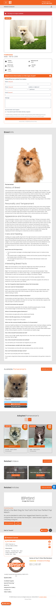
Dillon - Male (9, 398)
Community (8, 508)
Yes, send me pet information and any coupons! (18, 112)
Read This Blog (9, 523)
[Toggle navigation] (6, 2)
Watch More (47, 461)
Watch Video (15, 475)
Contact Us (7, 589)
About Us (6, 585)
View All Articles (46, 487)
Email (8, 92)
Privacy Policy (29, 116)
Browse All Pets (46, 369)
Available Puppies (9, 581)
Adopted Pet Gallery (9, 587)
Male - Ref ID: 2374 (35, 449)
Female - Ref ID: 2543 (11, 449)
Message (7, 98)
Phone (9, 87)
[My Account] (51, 6)
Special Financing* (9, 583)
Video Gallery (7, 592)
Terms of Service (37, 116)
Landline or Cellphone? (34, 87)
